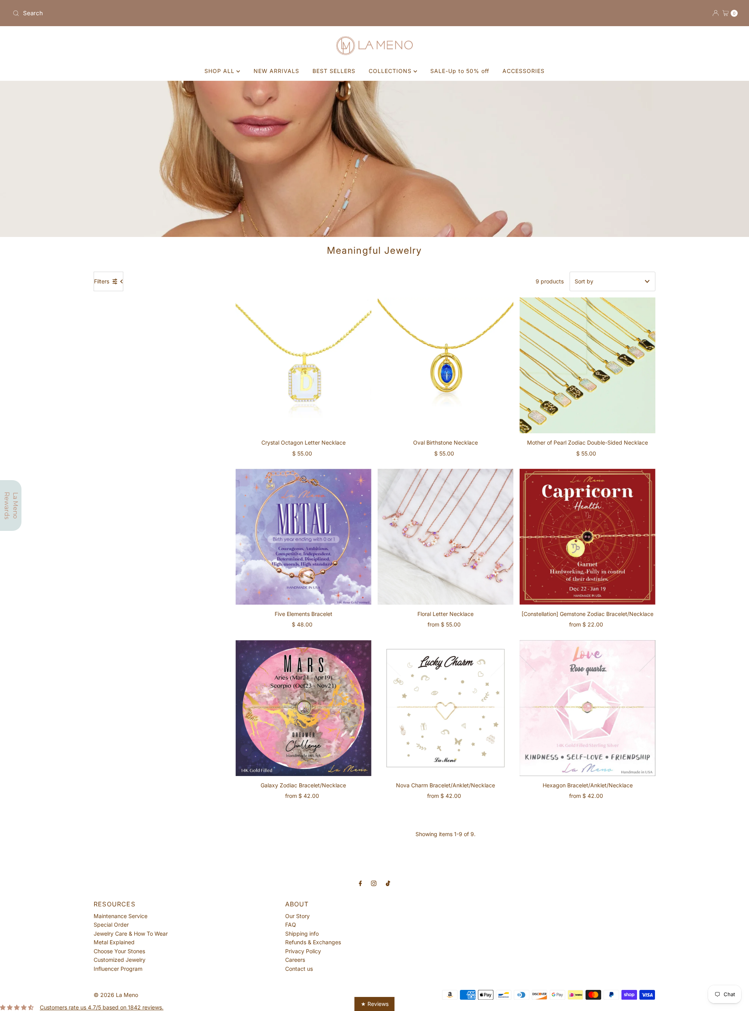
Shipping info (302, 933)
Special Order (111, 924)
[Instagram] (373, 883)
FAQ (290, 924)
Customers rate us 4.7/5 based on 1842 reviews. (101, 1007)
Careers (295, 959)
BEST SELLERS (333, 71)
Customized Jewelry (120, 959)
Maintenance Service (120, 916)
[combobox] (190, 13)
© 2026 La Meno (116, 994)
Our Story (297, 916)
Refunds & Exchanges (313, 942)
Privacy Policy (303, 951)
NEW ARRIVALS (276, 71)
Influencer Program (118, 968)
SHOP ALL (220, 71)
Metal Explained (114, 942)
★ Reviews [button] (375, 1003)
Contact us (299, 968)
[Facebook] (360, 883)
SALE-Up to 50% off (459, 71)
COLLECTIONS (391, 71)
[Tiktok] (388, 883)
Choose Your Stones (119, 951)
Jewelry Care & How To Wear (131, 933)
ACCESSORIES (523, 71)
